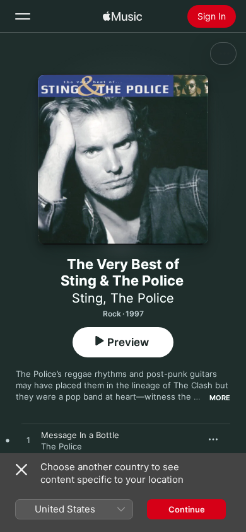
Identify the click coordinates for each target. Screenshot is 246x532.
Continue (186, 509)
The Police (142, 298)
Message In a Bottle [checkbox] (80, 435)
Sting (87, 298)
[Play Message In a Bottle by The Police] (28, 440)
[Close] (21, 469)
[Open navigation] (23, 16)
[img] (122, 16)
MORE (219, 397)
